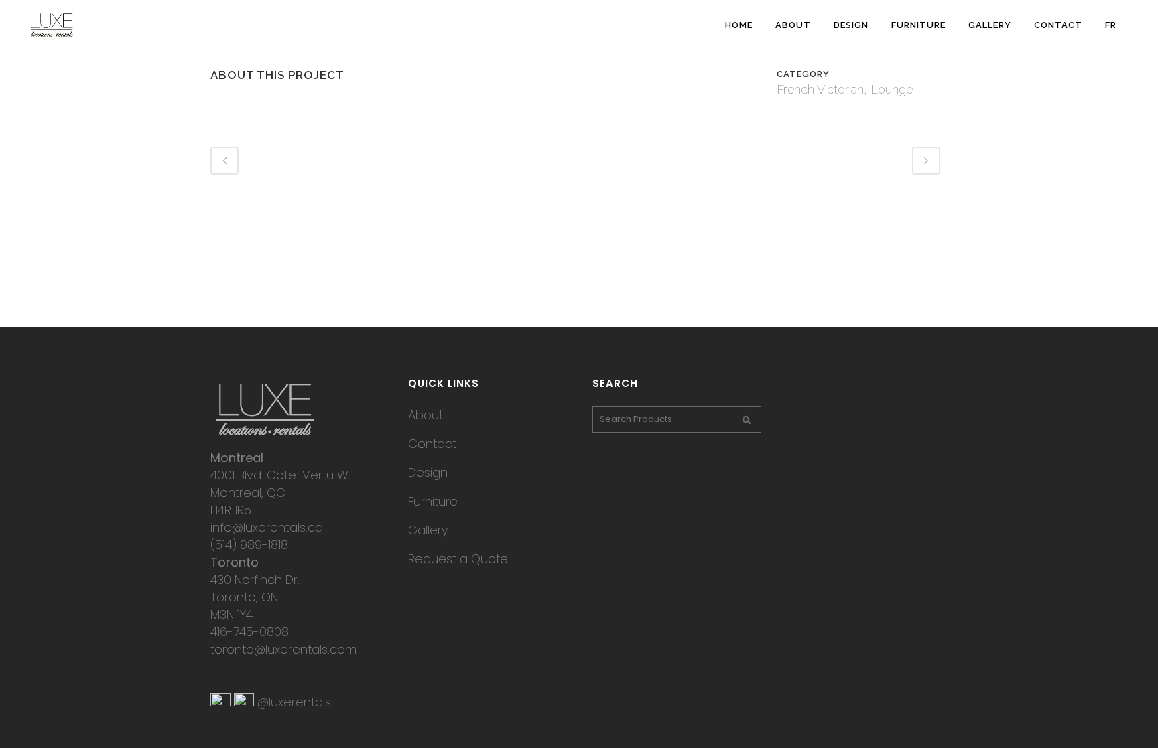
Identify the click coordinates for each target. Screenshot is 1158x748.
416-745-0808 (249, 631)
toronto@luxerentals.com (283, 649)
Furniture (433, 501)
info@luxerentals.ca (266, 527)
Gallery (428, 530)
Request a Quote (458, 558)
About (425, 414)
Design (428, 472)
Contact (432, 443)
